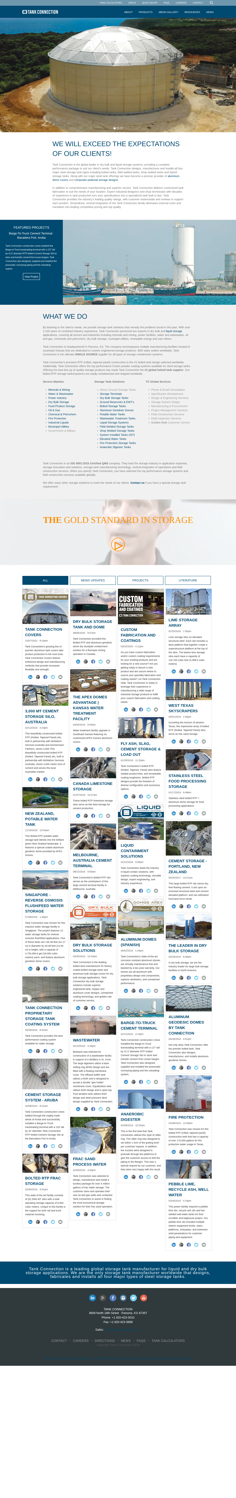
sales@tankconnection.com (122, 1329)
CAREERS (181, 3)
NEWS (210, 12)
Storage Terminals (111, 393)
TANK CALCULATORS (110, 3)
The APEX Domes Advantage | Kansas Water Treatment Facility (90, 708)
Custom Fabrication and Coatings (138, 635)
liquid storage (174, 331)
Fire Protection (57, 418)
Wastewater (86, 1040)
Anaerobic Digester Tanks (115, 447)
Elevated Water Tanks (113, 438)
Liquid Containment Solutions (135, 850)
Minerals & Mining (59, 389)
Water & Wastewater (61, 393)
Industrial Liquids (58, 422)
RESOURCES (192, 12)
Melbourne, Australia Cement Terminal (92, 860)
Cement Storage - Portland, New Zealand (188, 866)
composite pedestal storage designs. (96, 179)
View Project (31, 276)
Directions (105, 1341)
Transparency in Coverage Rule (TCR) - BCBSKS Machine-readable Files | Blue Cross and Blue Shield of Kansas (118, 1358)
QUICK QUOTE (149, 3)
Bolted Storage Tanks (113, 406)
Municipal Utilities (58, 426)
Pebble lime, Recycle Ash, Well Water (189, 1189)
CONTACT (198, 3)
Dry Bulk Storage (58, 402)
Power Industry (57, 397)
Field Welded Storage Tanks (117, 426)
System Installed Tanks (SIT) (117, 434)
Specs (132, 3)
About (128, 12)
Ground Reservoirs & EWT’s (117, 402)
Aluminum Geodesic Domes (117, 410)
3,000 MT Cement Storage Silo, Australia (42, 716)
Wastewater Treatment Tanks (117, 418)
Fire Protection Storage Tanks (118, 443)
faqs (166, 3)
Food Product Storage (61, 406)
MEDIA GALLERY (168, 12)
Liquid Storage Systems (114, 422)
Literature (188, 580)
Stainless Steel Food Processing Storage (187, 781)
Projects (140, 580)
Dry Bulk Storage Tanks (114, 397)
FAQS (141, 1341)
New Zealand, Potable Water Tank (41, 819)
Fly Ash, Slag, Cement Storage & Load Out (141, 749)
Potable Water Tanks (112, 414)
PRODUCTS (146, 12)
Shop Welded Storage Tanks (117, 430)
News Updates (93, 580)
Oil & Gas (54, 410)
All (45, 580)
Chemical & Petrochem (62, 414)
